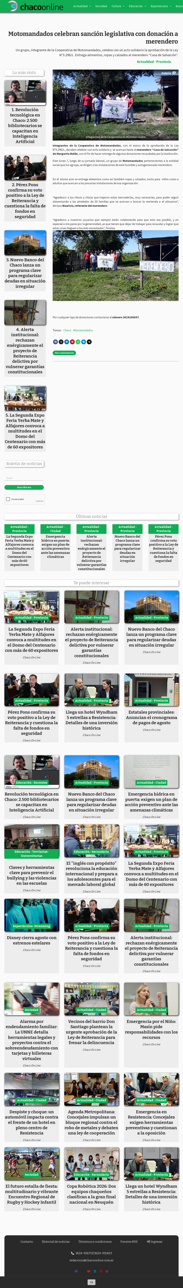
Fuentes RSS (128, 1241)
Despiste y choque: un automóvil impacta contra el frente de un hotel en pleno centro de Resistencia (31, 1122)
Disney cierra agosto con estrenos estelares (32, 940)
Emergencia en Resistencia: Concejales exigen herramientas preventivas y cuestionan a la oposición (151, 1122)
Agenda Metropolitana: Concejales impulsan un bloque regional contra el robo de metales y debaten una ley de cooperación (91, 1122)
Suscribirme (24, 487)
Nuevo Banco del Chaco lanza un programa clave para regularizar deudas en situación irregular (127, 549)
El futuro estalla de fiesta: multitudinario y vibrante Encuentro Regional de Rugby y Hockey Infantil (31, 1194)
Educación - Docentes (31, 782)
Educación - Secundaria (91, 851)
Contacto (26, 1241)
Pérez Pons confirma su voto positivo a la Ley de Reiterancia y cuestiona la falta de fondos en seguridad (163, 549)
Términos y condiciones (95, 1241)
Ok (91, 1282)
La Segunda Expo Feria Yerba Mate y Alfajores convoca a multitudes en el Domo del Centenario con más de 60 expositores (19, 551)
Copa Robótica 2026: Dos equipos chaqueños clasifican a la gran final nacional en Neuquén (91, 1194)
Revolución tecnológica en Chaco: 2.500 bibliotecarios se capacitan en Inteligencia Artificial (32, 802)
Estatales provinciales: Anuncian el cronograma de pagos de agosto (151, 717)
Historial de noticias (56, 1241)
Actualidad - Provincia (154, 61)
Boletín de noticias (24, 464)
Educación (136, 6)
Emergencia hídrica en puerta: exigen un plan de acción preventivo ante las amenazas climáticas (55, 547)
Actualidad (80, 6)
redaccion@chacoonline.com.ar (91, 1260)
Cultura (116, 6)
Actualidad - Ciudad (55, 529)
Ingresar (156, 1241)
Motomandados (83, 330)
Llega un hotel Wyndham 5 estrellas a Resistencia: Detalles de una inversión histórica (92, 720)
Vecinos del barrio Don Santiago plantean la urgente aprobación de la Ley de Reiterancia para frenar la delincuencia (91, 1032)
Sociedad (101, 6)
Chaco (67, 330)
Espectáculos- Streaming (31, 926)
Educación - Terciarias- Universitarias (32, 854)
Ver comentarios (64, 353)
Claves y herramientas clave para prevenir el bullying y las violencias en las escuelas (31, 875)
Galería (166, 73)
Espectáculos (159, 6)
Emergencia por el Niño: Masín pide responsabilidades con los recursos (151, 1029)
